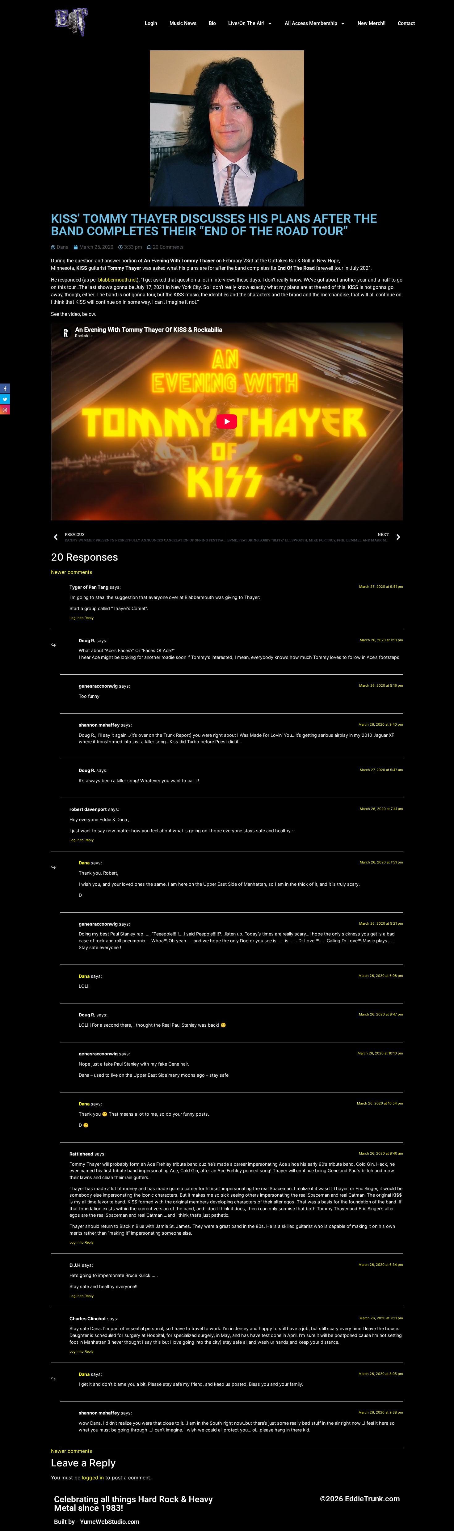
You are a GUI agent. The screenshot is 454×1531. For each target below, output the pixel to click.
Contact (406, 23)
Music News (183, 23)
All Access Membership (311, 23)
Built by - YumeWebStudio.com (96, 1521)
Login (151, 23)
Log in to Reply (81, 618)
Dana (84, 862)
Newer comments (71, 572)
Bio (212, 23)
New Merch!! (371, 23)
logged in (93, 1477)
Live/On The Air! (246, 23)
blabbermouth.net (117, 280)
